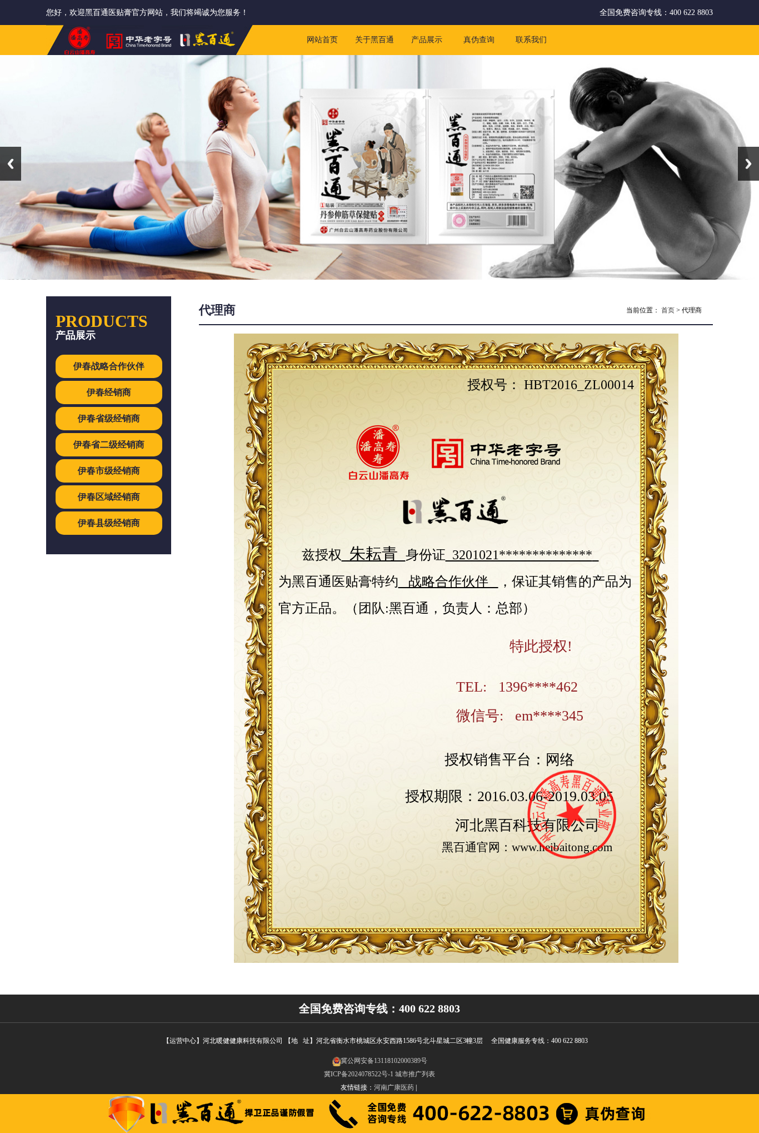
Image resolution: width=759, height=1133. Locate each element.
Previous (10, 164)
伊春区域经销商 (109, 496)
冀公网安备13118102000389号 (384, 1061)
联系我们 (531, 40)
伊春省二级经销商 (108, 444)
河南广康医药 (394, 1087)
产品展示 (426, 40)
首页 (668, 310)
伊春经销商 (109, 392)
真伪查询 (479, 40)
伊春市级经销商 (109, 470)
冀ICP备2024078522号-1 (358, 1074)
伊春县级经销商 (109, 523)
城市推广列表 (415, 1074)
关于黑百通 (374, 40)
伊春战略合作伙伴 (108, 366)
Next (748, 164)
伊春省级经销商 (109, 418)
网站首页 (322, 40)
